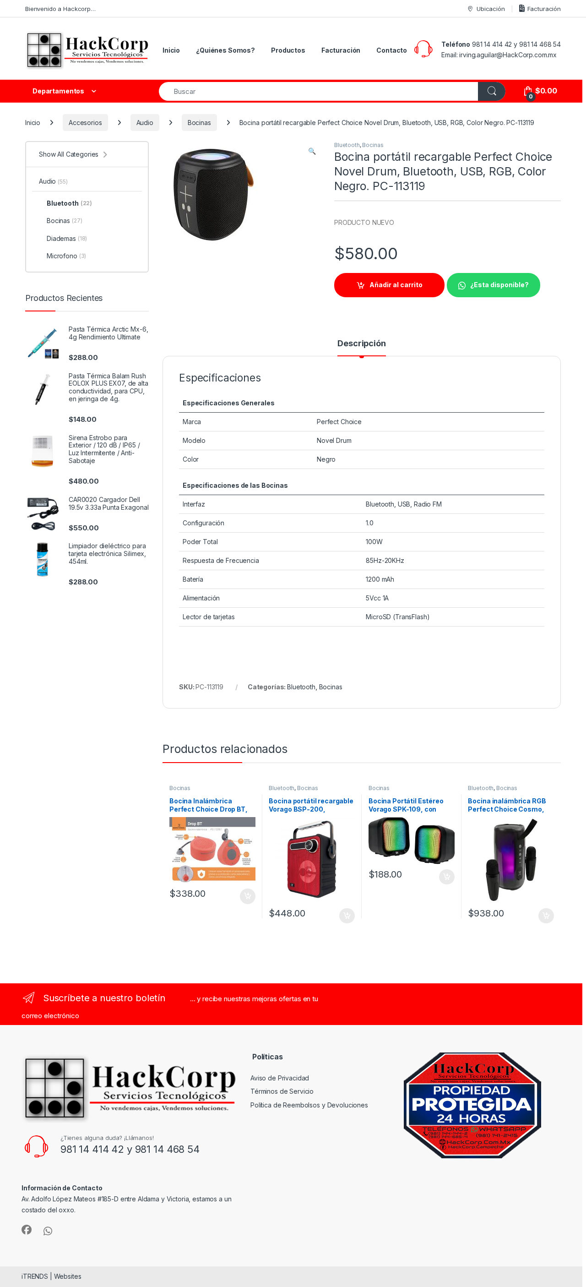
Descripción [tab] (361, 343)
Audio (144, 122)
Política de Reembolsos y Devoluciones (309, 1105)
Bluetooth (347, 145)
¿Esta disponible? (499, 285)
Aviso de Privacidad (279, 1078)
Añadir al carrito (396, 285)
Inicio (171, 50)
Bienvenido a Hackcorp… (60, 8)
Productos (288, 50)
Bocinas (199, 122)
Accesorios (85, 122)
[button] (312, 151)
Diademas (67, 238)
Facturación (544, 8)
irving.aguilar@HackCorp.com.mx (508, 55)
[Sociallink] (27, 1230)
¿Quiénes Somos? (225, 50)
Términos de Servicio (282, 1091)
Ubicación (491, 8)
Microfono (66, 256)
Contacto (391, 50)
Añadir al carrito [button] (245, 896)
